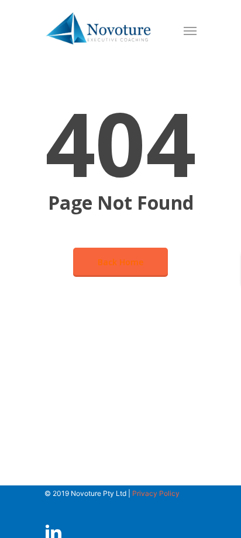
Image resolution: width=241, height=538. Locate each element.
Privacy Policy (156, 493)
